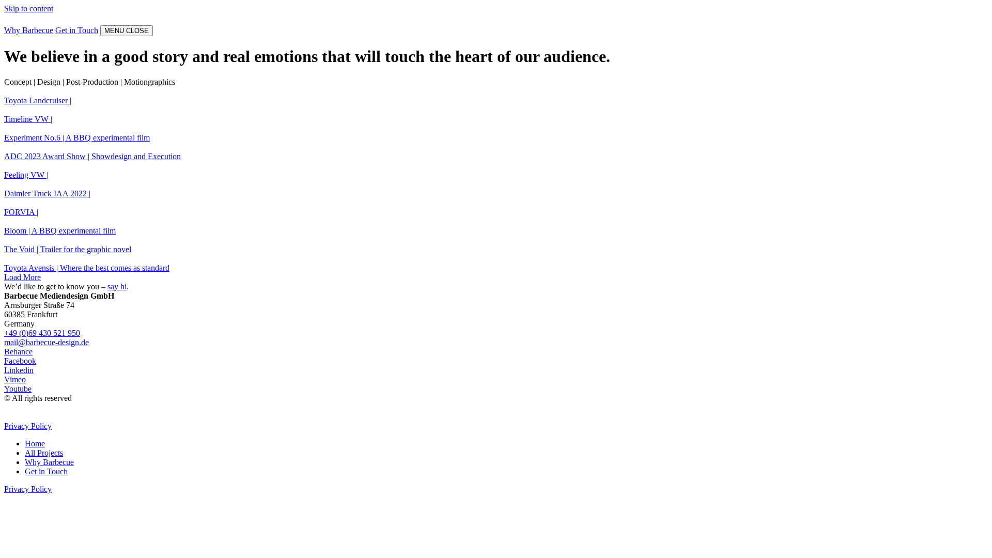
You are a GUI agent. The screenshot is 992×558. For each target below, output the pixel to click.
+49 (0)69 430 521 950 (42, 333)
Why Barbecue (28, 30)
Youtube (18, 388)
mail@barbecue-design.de (46, 342)
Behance (18, 351)
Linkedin (19, 370)
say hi (117, 286)
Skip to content (28, 8)
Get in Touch (76, 30)
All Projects (44, 452)
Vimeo (15, 379)
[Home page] (29, 20)
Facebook (20, 361)
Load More (22, 277)
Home (35, 443)
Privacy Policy (28, 426)
